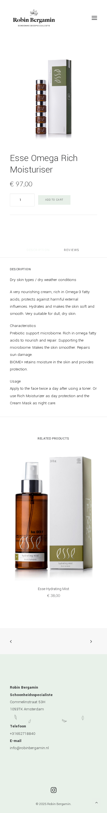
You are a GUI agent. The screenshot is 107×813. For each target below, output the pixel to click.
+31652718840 (22, 733)
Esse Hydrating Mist (53, 588)
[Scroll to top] (96, 802)
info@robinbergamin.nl (29, 748)
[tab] (72, 252)
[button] (94, 18)
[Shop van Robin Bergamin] (34, 17)
